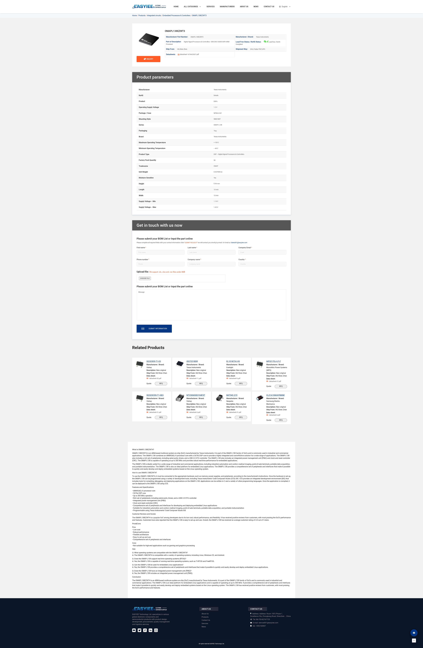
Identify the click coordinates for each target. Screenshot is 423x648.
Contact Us (206, 620)
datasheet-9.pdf (234, 378)
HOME (176, 7)
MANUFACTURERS (227, 7)
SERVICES (211, 7)
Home (134, 15)
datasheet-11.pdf (195, 378)
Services (205, 623)
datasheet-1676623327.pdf (189, 54)
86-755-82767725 (261, 619)
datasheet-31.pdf (235, 412)
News (204, 627)
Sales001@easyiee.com (239, 242)
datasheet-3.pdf (194, 412)
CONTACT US (269, 7)
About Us (205, 614)
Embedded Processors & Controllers (176, 15)
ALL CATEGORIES (191, 7)
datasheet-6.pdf (274, 415)
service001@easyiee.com (265, 623)
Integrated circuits (154, 15)
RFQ (161, 383)
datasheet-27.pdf (275, 381)
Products (141, 15)
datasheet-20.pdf (155, 378)
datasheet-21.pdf (155, 412)
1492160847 (259, 626)
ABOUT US (244, 7)
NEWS (256, 7)
